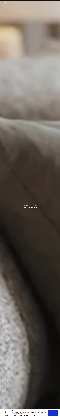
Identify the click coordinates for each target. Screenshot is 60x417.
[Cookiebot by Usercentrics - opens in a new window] (6, 415)
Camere (18, 2)
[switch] (21, 415)
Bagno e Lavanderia (34, 2)
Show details (37, 415)
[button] (53, 2)
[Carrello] (58, 2)
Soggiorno (29, 2)
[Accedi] (56, 2)
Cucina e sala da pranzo (24, 2)
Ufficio (39, 2)
